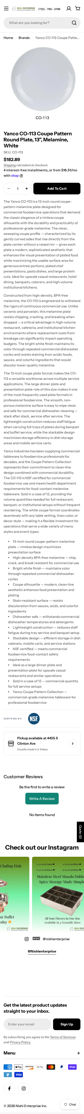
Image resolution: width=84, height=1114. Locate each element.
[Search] (74, 23)
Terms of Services (63, 1037)
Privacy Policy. (20, 1042)
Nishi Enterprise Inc (31, 1106)
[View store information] (73, 744)
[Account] (68, 8)
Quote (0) (80, 832)
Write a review (42, 798)
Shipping (10, 165)
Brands (24, 38)
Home (8, 38)
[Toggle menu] (6, 8)
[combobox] (42, 23)
